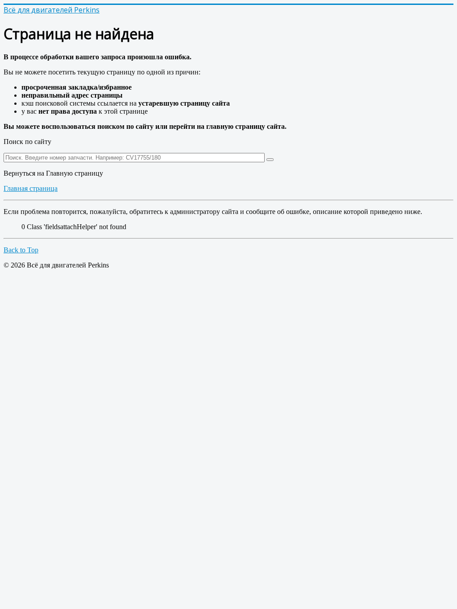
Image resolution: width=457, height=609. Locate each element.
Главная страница (31, 188)
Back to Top (21, 250)
